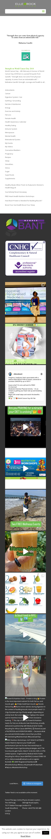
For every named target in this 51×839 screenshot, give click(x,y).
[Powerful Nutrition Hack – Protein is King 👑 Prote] (25, 717)
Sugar (7, 171)
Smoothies (9, 164)
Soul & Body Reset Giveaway (16, 192)
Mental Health (10, 136)
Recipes (8, 157)
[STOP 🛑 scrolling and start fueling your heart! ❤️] (25, 468)
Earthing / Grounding (13, 101)
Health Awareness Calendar (15, 122)
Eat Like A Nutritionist (13, 104)
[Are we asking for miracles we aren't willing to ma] (25, 427)
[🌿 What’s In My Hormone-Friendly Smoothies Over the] (25, 551)
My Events (9, 143)
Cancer (7, 93)
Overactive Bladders (12, 150)
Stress (7, 168)
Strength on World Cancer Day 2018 (19, 68)
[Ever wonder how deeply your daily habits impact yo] (25, 302)
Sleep (7, 161)
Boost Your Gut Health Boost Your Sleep (20, 205)
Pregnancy (9, 154)
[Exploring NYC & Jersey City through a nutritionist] (25, 634)
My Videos (9, 146)
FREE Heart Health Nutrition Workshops (19, 196)
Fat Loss (8, 115)
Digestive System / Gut (13, 97)
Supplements (10, 178)
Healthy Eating (10, 125)
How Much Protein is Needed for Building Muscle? (23, 201)
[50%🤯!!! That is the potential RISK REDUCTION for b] (25, 385)
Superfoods (9, 175)
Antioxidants (9, 90)
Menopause (9, 132)
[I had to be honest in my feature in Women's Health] (25, 344)
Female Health (10, 118)
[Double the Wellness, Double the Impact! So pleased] (25, 510)
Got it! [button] (46, 833)
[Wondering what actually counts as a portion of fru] (25, 593)
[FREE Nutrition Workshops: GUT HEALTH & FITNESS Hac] (25, 759)
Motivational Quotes (12, 139)
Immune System (11, 129)
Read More (25, 836)
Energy (7, 108)
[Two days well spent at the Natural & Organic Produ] (25, 676)
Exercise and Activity (12, 111)
